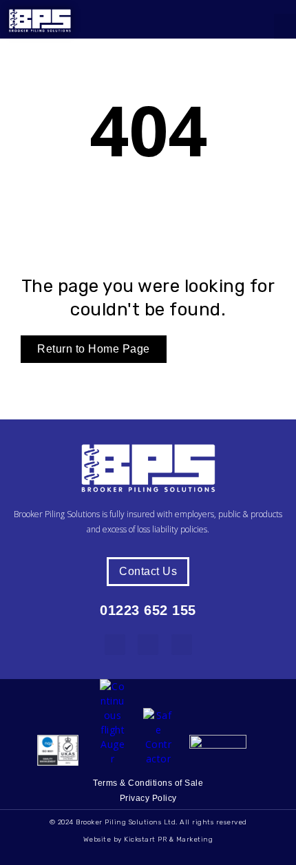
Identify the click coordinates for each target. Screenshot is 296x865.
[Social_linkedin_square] (115, 644)
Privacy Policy (148, 798)
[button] (285, 27)
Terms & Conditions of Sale (148, 783)
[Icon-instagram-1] (181, 644)
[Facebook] (148, 644)
